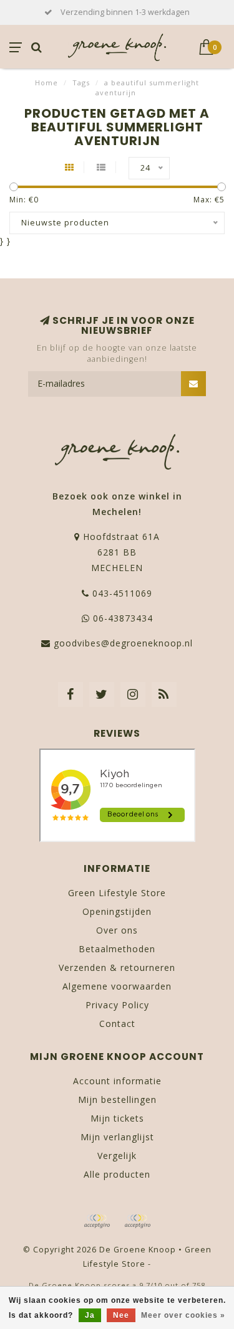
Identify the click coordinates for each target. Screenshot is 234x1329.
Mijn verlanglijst (117, 1137)
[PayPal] (137, 1221)
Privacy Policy (117, 1005)
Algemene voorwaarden (117, 986)
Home (46, 82)
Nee (121, 1315)
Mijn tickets (117, 1118)
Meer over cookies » (183, 1315)
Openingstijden (117, 911)
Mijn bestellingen (117, 1099)
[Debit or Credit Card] (96, 1221)
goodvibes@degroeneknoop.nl (123, 643)
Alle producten (117, 1174)
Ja (90, 1315)
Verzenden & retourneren (117, 967)
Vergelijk (117, 1155)
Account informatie (117, 1081)
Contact (117, 1023)
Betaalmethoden (117, 949)
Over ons (117, 930)
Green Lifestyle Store (117, 893)
